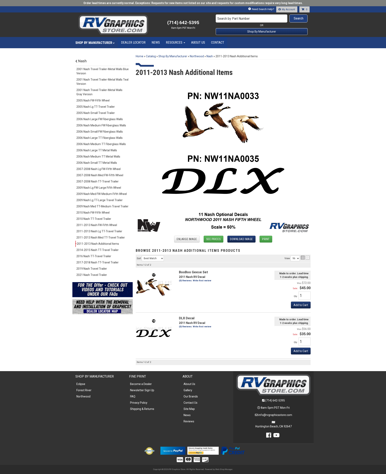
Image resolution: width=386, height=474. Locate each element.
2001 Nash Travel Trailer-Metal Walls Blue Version (102, 71)
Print (266, 239)
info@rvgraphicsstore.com (275, 415)
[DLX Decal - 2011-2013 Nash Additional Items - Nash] (154, 330)
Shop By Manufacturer (261, 31)
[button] (262, 18)
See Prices (213, 239)
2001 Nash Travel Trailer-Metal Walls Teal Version (102, 81)
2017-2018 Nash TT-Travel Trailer (97, 262)
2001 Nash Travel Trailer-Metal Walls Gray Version (99, 92)
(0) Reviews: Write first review (195, 280)
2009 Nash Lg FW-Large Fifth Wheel (98, 187)
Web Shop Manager (223, 469)
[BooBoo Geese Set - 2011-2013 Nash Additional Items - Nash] (154, 284)
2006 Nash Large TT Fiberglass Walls (99, 137)
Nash (82, 61)
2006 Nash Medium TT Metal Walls (98, 156)
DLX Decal (186, 318)
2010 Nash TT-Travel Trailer (93, 218)
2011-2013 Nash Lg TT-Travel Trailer (99, 231)
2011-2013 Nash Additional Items (98, 243)
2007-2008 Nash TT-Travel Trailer (97, 181)
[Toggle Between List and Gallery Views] (305, 258)
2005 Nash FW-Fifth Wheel (93, 100)
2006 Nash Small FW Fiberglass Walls (99, 131)
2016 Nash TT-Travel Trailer (93, 256)
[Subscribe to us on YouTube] (276, 436)
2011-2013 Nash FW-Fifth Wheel (96, 225)
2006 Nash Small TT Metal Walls (96, 162)
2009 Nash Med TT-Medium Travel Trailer (102, 206)
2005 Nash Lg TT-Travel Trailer (95, 106)
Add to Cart (301, 305)
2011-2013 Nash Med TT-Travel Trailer (100, 237)
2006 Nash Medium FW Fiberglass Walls (101, 125)
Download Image (241, 239)
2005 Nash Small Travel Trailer (95, 113)
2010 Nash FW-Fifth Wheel (93, 212)
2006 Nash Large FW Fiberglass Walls (99, 119)
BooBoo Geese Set (193, 272)
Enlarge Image (187, 239)
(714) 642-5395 (275, 400)
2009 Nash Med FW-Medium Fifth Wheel (101, 194)
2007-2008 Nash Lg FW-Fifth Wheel (98, 169)
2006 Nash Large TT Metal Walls (96, 150)
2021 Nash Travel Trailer (91, 274)
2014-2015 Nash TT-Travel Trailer (97, 250)
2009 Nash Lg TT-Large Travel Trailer (99, 200)
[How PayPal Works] (172, 450)
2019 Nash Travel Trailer (91, 268)
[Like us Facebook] (268, 436)
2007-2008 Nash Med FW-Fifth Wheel (99, 175)
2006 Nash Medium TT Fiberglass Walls (101, 144)
